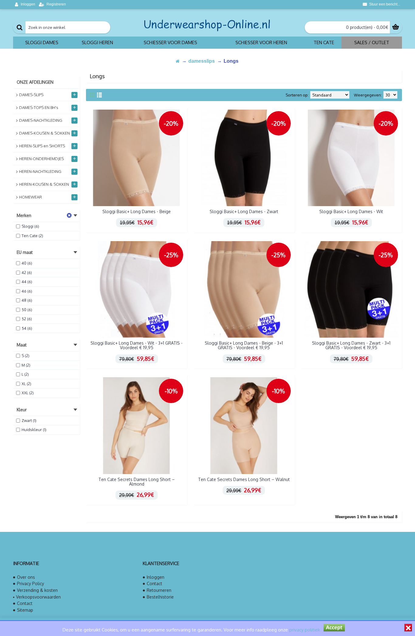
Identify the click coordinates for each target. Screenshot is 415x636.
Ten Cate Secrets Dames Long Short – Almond (136, 482)
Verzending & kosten (37, 590)
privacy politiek (304, 630)
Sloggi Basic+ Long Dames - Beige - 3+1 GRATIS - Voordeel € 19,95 (244, 345)
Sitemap (25, 610)
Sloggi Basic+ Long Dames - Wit (351, 211)
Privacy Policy (30, 583)
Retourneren (159, 590)
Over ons (26, 577)
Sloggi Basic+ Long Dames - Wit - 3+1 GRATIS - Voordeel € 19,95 (137, 345)
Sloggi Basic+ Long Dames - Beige (136, 211)
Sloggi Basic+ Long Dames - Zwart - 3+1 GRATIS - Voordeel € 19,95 (351, 345)
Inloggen (155, 577)
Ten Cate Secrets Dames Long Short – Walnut (244, 479)
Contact (25, 603)
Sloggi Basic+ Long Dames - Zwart (244, 211)
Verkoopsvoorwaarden (38, 596)
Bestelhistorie (160, 596)
